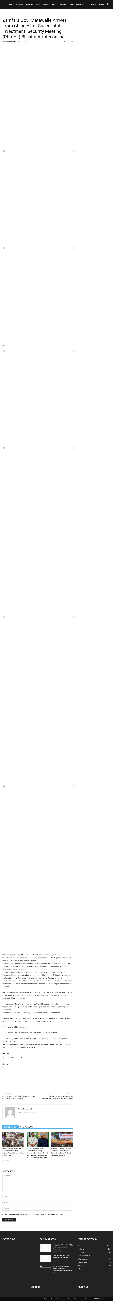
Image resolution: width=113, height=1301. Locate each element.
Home (101, 4)
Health (63, 4)
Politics (29, 4)
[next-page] (7, 1161)
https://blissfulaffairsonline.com (27, 1112)
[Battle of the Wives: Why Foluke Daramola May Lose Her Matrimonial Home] (45, 1248)
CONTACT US (92, 4)
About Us (80, 4)
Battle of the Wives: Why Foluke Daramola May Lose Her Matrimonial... (63, 1247)
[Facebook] (4, 46)
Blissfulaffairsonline (10, 41)
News (11, 4)
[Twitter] (10, 46)
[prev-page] (3, 1161)
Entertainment (42, 4)
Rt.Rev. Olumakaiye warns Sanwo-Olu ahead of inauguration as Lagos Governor (63, 1268)
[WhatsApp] (20, 46)
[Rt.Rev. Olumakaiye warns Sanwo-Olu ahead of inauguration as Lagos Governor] (45, 1269)
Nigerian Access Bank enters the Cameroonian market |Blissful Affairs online (57, 1097)
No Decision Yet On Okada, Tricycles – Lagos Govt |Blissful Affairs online (18, 1097)
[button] (108, 5)
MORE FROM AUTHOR (28, 1127)
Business (20, 4)
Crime (71, 4)
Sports (54, 4)
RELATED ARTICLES (11, 1127)
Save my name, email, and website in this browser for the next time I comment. (34, 1214)
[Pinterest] (15, 46)
